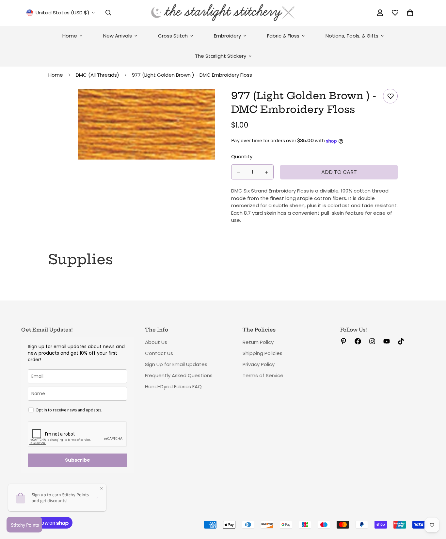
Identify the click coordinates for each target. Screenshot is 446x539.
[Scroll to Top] (433, 503)
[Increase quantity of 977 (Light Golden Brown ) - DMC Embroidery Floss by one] (266, 172)
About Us (156, 342)
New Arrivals (117, 35)
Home (69, 35)
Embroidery (227, 35)
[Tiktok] (401, 341)
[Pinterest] (343, 341)
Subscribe (77, 460)
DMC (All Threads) (97, 74)
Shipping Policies (262, 353)
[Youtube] (386, 341)
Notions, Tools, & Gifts (352, 35)
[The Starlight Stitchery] (223, 13)
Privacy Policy (259, 364)
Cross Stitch (173, 35)
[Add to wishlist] (390, 96)
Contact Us (159, 353)
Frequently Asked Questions (179, 375)
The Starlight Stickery (220, 56)
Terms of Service (263, 375)
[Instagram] (372, 341)
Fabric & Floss (283, 35)
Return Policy (258, 342)
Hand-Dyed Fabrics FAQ (173, 386)
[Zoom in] (209, 102)
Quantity (241, 156)
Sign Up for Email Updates (176, 364)
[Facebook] (358, 341)
